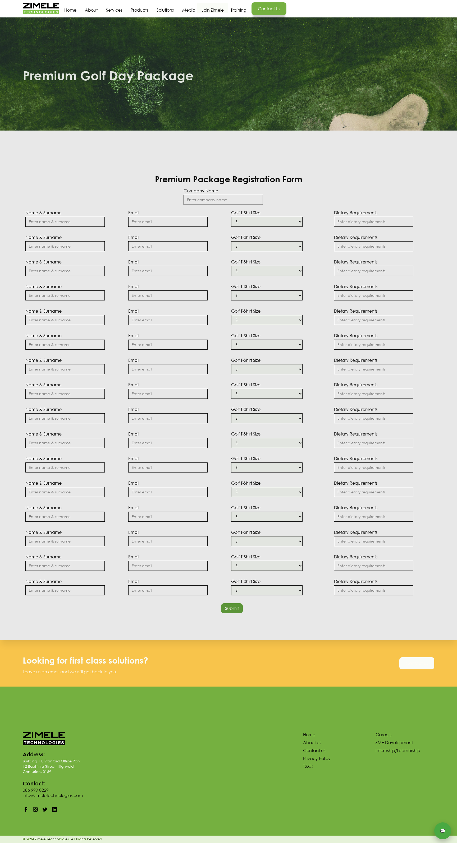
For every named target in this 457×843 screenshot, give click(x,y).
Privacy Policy (317, 758)
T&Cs (308, 766)
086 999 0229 (36, 790)
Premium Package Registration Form (228, 179)
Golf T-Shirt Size (246, 212)
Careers (383, 734)
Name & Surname (43, 212)
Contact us (269, 8)
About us (312, 742)
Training (238, 10)
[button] (114, 6)
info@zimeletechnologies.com (53, 795)
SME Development (394, 742)
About (91, 10)
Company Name (201, 190)
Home (70, 10)
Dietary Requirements (355, 212)
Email (133, 212)
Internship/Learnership (398, 750)
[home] (41, 8)
